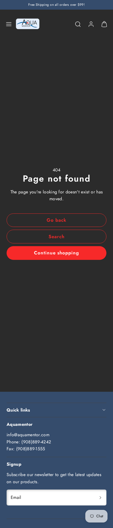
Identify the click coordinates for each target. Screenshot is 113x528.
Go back (56, 220)
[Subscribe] (100, 497)
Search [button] (56, 236)
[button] (8, 24)
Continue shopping (56, 252)
